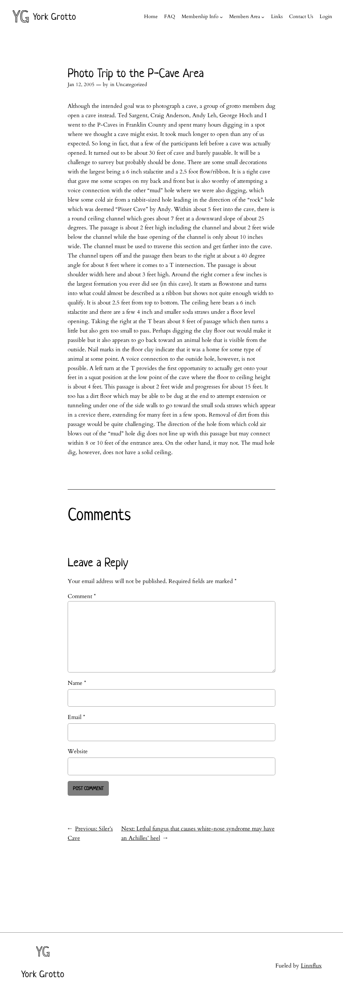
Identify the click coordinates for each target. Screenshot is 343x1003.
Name (77, 683)
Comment (82, 596)
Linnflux (311, 966)
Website (78, 751)
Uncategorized (131, 84)
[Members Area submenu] (262, 16)
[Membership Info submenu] (221, 16)
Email (76, 717)
